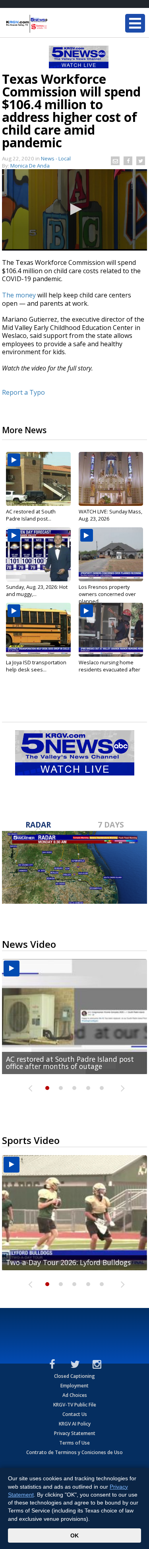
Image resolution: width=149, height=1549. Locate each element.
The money (19, 295)
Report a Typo (23, 392)
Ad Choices (74, 1395)
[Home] (53, 24)
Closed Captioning (74, 1376)
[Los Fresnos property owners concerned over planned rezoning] (111, 554)
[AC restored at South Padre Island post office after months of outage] (38, 479)
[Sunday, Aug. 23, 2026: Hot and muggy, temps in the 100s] (38, 554)
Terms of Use (74, 1442)
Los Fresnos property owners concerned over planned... (107, 594)
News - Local (56, 158)
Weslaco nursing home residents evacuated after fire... (109, 669)
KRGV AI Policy (75, 1423)
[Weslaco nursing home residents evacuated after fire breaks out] (111, 630)
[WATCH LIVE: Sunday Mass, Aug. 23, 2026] (111, 479)
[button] (74, 209)
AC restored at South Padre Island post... (31, 515)
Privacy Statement (74, 1433)
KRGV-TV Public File (74, 1404)
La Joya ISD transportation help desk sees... (36, 666)
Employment (74, 1385)
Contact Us (74, 1414)
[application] (74, 210)
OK (74, 1535)
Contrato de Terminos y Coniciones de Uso (74, 1452)
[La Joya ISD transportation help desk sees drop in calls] (38, 630)
